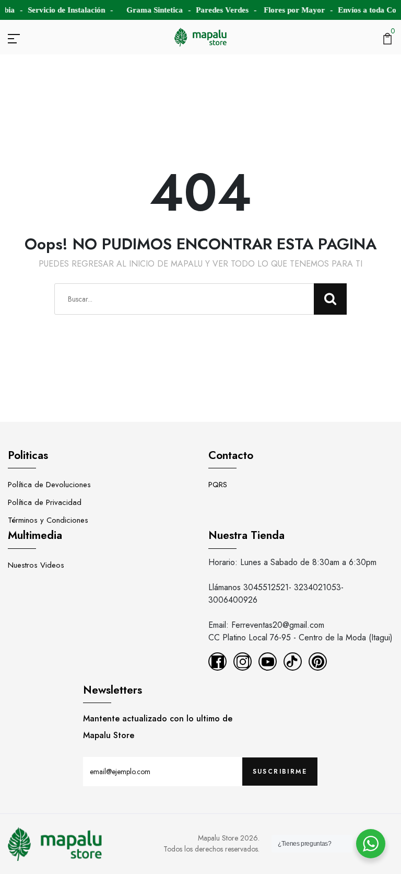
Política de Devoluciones (49, 484)
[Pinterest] (318, 661)
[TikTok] (293, 661)
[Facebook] (217, 661)
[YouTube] (267, 661)
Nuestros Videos (36, 565)
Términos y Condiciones (48, 520)
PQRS (217, 484)
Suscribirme (280, 771)
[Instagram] (242, 661)
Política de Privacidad (44, 502)
